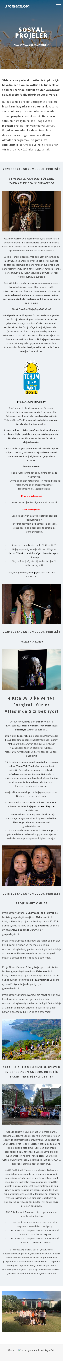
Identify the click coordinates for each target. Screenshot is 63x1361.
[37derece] (17, 6)
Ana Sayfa (20, 44)
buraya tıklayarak (46, 806)
